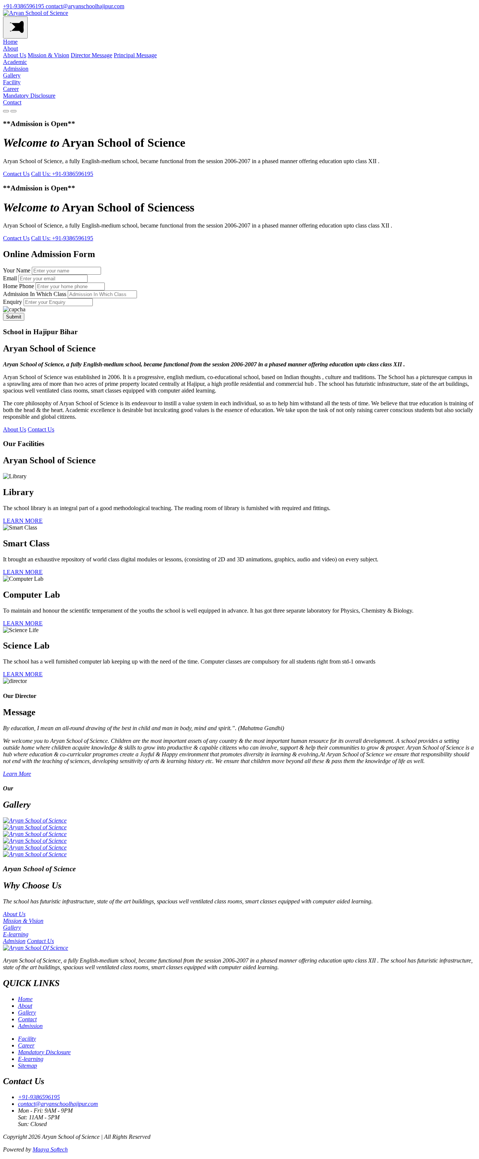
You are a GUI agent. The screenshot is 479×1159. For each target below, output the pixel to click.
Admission (15, 68)
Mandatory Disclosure (29, 95)
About (10, 48)
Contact (12, 102)
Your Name (16, 270)
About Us (14, 55)
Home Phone (18, 286)
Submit (13, 317)
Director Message (91, 55)
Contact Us (16, 174)
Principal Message (135, 55)
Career (11, 89)
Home (10, 42)
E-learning (30, 1059)
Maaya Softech (50, 1149)
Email (10, 278)
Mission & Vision (48, 55)
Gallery (12, 75)
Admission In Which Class (34, 294)
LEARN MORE (23, 521)
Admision (14, 941)
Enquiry (12, 302)
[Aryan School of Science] (35, 13)
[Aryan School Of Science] (35, 948)
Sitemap (27, 1065)
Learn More (17, 774)
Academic (15, 62)
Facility (12, 82)
